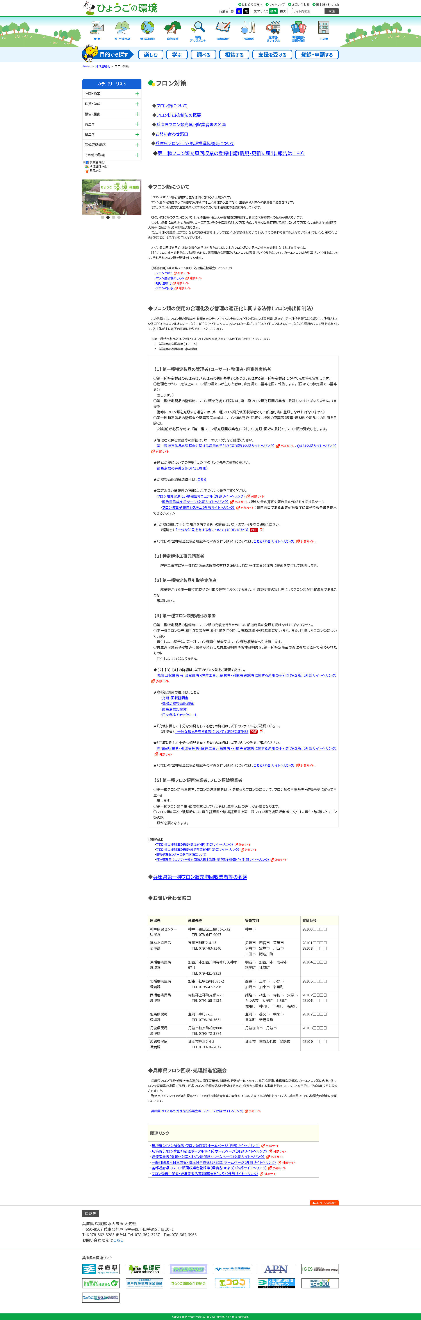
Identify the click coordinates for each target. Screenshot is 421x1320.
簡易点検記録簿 (174, 709)
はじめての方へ (252, 4)
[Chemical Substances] (248, 32)
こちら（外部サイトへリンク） (274, 541)
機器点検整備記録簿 (178, 703)
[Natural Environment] (172, 32)
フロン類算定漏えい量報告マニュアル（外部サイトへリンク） (201, 496)
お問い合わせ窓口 (171, 134)
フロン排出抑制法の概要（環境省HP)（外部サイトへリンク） (194, 844)
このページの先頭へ (325, 1202)
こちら (202, 479)
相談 (234, 54)
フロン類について (171, 105)
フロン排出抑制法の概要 (178, 115)
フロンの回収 (164, 288)
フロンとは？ (164, 273)
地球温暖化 (103, 66)
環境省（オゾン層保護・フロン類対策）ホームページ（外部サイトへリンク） (206, 1145)
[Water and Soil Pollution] (122, 32)
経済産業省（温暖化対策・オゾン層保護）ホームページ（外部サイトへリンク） (208, 1156)
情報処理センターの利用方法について (181, 854)
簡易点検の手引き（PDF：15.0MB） (182, 468)
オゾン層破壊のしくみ (170, 278)
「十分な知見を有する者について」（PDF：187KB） (212, 529)
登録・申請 (317, 54)
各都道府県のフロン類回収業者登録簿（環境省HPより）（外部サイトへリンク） (209, 1167)
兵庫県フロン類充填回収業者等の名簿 (191, 124)
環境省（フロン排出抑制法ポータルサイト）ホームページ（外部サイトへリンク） (209, 1151)
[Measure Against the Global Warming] (147, 32)
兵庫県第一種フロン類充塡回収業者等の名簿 (200, 876)
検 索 (331, 11)
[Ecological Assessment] (198, 32)
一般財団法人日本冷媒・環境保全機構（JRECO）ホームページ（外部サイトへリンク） (214, 1162)
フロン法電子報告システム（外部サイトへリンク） (198, 507)
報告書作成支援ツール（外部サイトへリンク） (195, 501)
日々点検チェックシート (179, 714)
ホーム (86, 66)
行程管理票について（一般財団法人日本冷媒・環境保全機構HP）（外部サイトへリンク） (212, 859)
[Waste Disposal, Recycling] (273, 32)
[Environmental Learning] (223, 32)
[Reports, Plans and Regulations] (298, 32)
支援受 (272, 54)
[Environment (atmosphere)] (97, 32)
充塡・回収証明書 (175, 697)
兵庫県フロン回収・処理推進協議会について (194, 143)
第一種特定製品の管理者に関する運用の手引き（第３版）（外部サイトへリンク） (216, 445)
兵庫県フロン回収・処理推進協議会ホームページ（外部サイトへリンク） (197, 1110)
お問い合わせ (300, 4)
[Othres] (324, 32)
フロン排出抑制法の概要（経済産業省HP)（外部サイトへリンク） (197, 849)
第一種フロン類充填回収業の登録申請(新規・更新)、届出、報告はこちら (231, 152)
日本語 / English (327, 4)
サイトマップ (277, 4)
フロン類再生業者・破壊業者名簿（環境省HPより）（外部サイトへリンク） (205, 1173)
